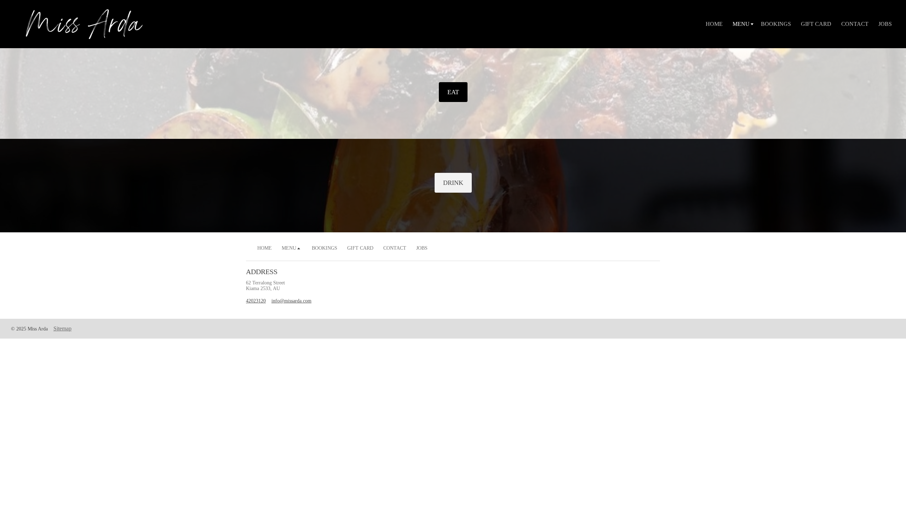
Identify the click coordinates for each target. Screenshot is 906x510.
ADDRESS (261, 272)
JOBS (885, 24)
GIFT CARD (816, 24)
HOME (714, 24)
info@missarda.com (291, 301)
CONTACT (854, 24)
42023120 (256, 301)
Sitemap (62, 328)
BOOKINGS (776, 24)
